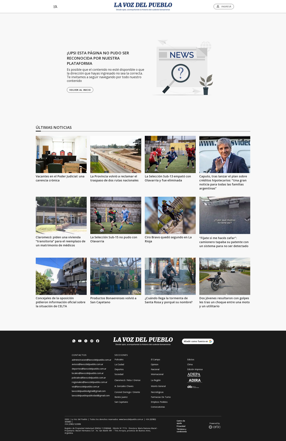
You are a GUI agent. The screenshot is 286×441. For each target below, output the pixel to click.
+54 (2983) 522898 (73, 424)
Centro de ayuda (181, 422)
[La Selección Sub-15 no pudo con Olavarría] (115, 215)
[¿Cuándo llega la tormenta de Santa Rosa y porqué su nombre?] (170, 276)
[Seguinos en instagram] (91, 341)
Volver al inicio (80, 89)
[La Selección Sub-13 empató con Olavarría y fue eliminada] (170, 154)
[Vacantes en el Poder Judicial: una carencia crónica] (61, 154)
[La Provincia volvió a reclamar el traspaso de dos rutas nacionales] (115, 154)
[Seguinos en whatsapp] (74, 341)
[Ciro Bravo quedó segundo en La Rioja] (170, 215)
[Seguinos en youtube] (79, 341)
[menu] (81, 6)
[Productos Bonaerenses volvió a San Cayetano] (115, 276)
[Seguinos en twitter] (85, 341)
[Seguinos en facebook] (97, 341)
